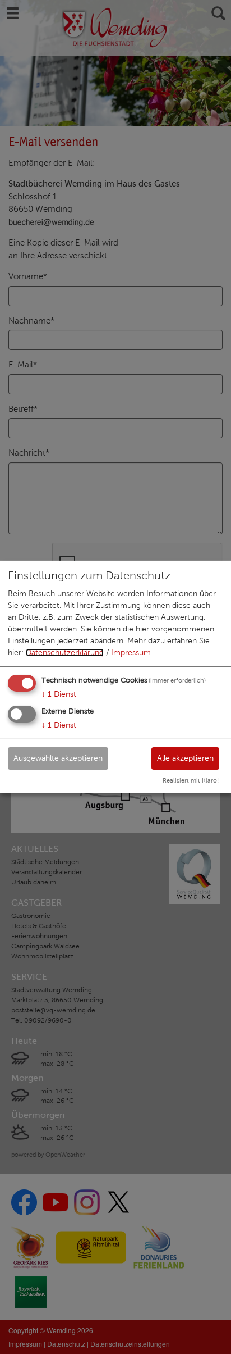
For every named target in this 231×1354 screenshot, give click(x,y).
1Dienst (58, 694)
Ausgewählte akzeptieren (58, 757)
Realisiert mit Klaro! (191, 780)
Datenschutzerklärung (65, 652)
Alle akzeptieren (185, 757)
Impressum (131, 652)
